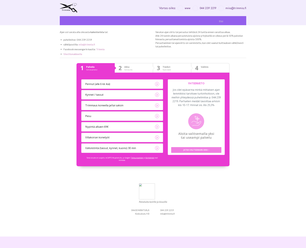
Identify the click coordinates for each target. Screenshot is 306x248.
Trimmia (100, 49)
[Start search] (239, 21)
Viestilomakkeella (72, 54)
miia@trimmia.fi (87, 44)
